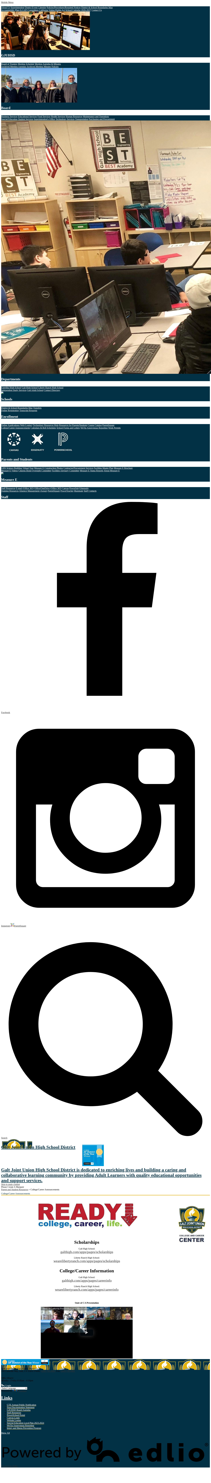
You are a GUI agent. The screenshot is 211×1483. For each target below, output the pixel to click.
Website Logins (14, 1420)
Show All (5, 1433)
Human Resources (74, 116)
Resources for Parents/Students (73, 425)
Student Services (25, 119)
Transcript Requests (28, 410)
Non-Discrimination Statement (20, 1407)
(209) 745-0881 (68, 1371)
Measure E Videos (9, 470)
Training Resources (10, 491)
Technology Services (65, 119)
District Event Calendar (35, 7)
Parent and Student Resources (14, 1189)
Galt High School (30, 387)
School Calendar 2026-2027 (78, 10)
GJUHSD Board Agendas (19, 1410)
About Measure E (112, 470)
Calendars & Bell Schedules (43, 428)
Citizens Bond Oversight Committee (34, 470)
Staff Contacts (90, 491)
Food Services (43, 116)
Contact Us (97, 10)
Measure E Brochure (123, 468)
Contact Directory (52, 390)
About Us (5, 7)
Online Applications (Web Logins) (16, 425)
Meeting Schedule (26, 64)
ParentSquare (108, 425)
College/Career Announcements (15, 428)
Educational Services (27, 116)
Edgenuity (84, 488)
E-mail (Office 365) (25, 488)
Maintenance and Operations (96, 116)
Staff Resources (8, 488)
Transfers (37, 408)
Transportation (81, 119)
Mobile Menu (7, 2)
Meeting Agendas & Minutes (48, 64)
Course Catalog (95, 425)
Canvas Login (13, 1418)
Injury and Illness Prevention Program (24, 1428)
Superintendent (17, 7)
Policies (55, 66)
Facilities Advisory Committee (65, 470)
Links (6, 1397)
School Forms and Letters (68, 428)
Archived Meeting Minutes (39, 66)
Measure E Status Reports (91, 470)
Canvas (65, 488)
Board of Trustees (9, 64)
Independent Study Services (13, 390)
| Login (8, 1385)
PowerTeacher (66, 491)
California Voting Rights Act (52, 10)
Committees (33, 10)
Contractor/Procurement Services (78, 468)
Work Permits (114, 428)
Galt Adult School (35, 390)
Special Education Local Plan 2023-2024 (25, 1423)
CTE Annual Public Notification (21, 1405)
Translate (22, 1391)
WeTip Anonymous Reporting (94, 428)
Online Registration (10, 410)
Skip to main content (10, 1184)
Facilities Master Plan (103, 468)
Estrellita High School (11, 387)
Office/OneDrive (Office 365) (47, 488)
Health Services (58, 116)
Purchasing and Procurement (102, 119)
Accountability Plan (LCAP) (14, 10)
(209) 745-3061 (48, 1371)
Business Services (9, 116)
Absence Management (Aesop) (33, 491)
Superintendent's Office (44, 119)
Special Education (9, 119)
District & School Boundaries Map (97, 7)
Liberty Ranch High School (50, 387)
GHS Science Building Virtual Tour (17, 468)
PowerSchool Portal (16, 1415)
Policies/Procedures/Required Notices (64, 7)
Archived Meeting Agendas (13, 66)
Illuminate (78, 491)
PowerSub (74, 488)
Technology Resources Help (46, 425)
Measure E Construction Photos (48, 468)
